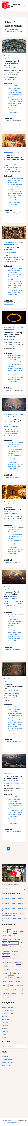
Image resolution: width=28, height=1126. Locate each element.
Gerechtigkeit (17, 962)
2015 (4, 931)
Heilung (15, 969)
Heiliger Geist (6, 969)
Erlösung (6, 951)
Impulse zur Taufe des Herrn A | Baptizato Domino (12, 63)
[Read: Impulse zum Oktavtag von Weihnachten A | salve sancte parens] (14, 404)
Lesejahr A (11, 58)
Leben (11, 981)
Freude (13, 958)
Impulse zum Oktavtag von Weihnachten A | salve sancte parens (14, 422)
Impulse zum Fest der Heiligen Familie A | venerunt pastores (12, 594)
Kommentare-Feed (7, 1062)
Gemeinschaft (7, 962)
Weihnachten (7, 997)
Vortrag (4, 1037)
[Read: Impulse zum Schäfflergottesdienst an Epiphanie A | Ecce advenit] (14, 140)
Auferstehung (7, 935)
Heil (18, 966)
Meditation (19, 985)
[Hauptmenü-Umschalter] (25, 5)
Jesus (11, 977)
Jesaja (5, 977)
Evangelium (6, 955)
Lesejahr (18, 981)
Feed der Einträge (7, 1059)
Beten (4, 943)
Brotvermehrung (13, 943)
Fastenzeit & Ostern (8, 1010)
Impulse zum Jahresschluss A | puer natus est (12, 509)
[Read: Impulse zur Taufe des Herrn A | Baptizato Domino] (14, 46)
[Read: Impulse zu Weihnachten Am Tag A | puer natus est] (14, 761)
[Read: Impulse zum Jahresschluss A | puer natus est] (14, 492)
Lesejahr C (5, 1028)
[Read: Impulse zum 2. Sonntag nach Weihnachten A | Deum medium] (14, 317)
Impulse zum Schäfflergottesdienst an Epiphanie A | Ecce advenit (14, 157)
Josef (4, 981)
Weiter (14, 852)
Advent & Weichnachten (10, 55)
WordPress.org (6, 1065)
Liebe (4, 985)
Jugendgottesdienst (7, 1019)
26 (19, 848)
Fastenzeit (15, 955)
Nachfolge (6, 989)
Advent (15, 931)
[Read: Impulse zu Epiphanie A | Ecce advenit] (14, 232)
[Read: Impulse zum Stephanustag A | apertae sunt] (14, 669)
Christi (4, 947)
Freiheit (5, 958)
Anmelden (5, 1056)
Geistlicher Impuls (7, 1013)
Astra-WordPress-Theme (14, 1122)
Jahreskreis (16, 973)
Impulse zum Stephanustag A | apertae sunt (13, 686)
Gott (12, 966)
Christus (12, 947)
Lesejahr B (5, 1025)
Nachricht (5, 1031)
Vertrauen (21, 993)
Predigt (17, 58)
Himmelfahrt (6, 973)
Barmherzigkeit (7, 939)
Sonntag (6, 993)
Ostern (14, 989)
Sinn (20, 989)
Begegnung (17, 939)
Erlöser (21, 947)
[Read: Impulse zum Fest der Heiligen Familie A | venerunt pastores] (14, 577)
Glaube (5, 966)
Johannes (19, 977)
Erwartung (15, 951)
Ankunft (22, 931)
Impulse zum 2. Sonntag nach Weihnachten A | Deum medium (13, 335)
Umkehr (14, 993)
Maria (11, 985)
